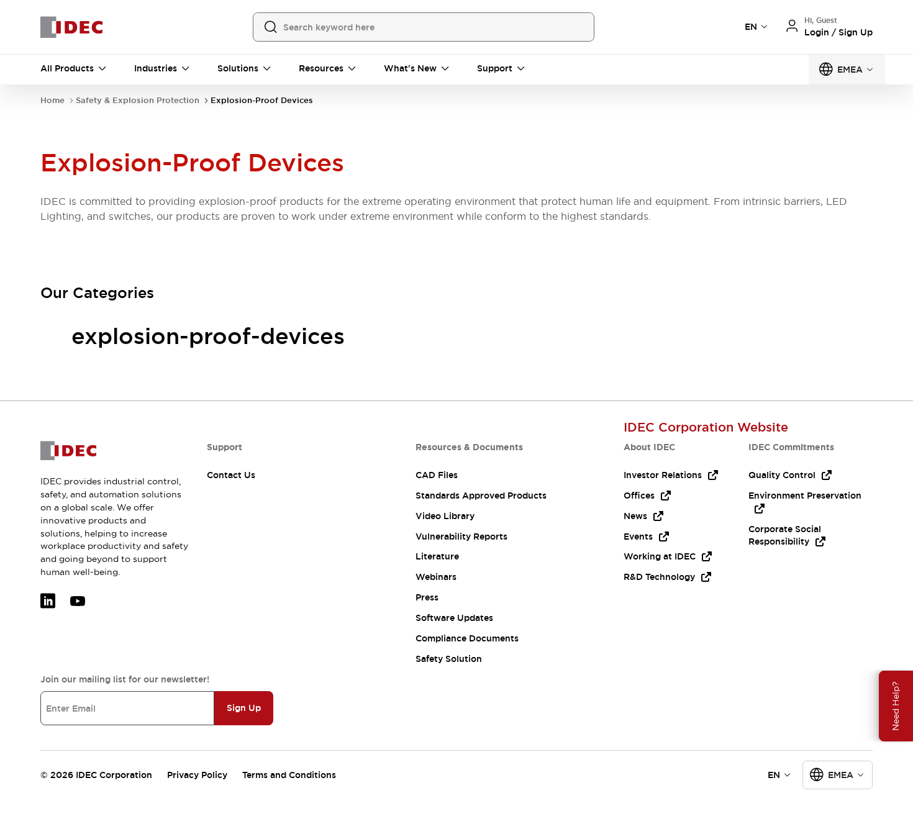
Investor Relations (663, 475)
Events (638, 536)
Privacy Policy (197, 775)
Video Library (445, 516)
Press (427, 597)
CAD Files (437, 475)
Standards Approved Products (481, 495)
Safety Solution (449, 658)
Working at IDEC (660, 556)
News (635, 516)
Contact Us (231, 475)
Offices (639, 495)
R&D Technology (659, 576)
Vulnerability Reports (461, 536)
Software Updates (454, 617)
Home (52, 100)
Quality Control (781, 475)
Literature (437, 556)
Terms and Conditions (289, 775)
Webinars (436, 576)
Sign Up (244, 707)
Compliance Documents (467, 638)
